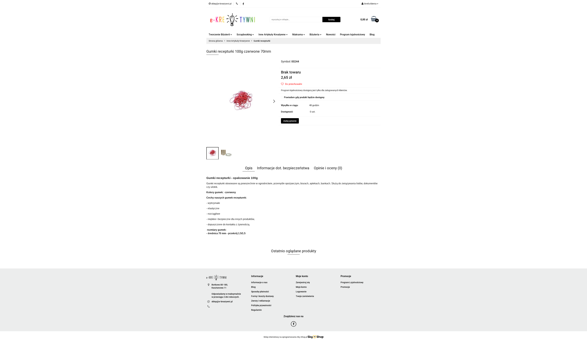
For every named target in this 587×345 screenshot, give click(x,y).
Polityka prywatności (261, 305)
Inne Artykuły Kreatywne (272, 34)
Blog (372, 34)
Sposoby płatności (260, 291)
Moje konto (301, 287)
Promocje (345, 287)
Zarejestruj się (303, 282)
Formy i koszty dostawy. (262, 296)
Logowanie (301, 291)
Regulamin (256, 310)
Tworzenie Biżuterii (220, 34)
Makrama (297, 34)
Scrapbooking (244, 34)
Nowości (330, 34)
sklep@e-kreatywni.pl (222, 301)
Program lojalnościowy (352, 34)
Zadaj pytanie (290, 121)
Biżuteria (315, 34)
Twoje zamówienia (305, 296)
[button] (257, 276)
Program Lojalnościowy (352, 282)
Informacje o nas (259, 282)
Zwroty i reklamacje (260, 301)
